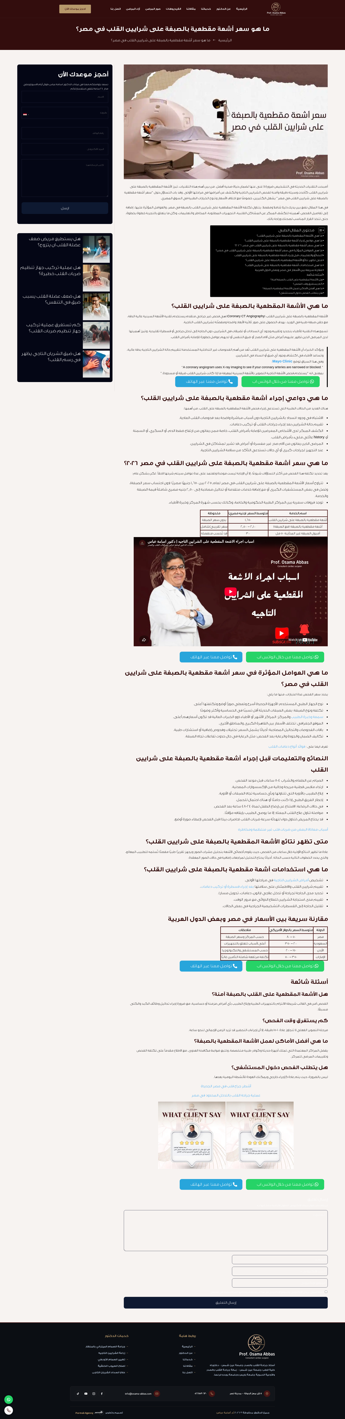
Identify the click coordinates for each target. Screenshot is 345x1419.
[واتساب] (8, 1399)
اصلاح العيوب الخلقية (111, 1366)
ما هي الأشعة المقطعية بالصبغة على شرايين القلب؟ (289, 235)
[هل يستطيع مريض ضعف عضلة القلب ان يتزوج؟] (96, 250)
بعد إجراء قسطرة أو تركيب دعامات (227, 887)
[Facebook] (101, 1393)
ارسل (65, 208)
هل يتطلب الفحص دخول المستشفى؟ (301, 293)
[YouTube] (86, 1393)
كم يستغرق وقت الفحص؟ (308, 284)
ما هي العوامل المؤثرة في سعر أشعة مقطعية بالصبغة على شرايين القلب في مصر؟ (269, 250)
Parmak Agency (84, 1413)
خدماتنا (206, 8)
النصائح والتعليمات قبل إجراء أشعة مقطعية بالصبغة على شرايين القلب (278, 255)
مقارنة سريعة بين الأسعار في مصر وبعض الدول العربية (288, 270)
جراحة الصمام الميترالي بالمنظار (105, 1346)
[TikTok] (78, 1393)
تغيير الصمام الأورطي (111, 1359)
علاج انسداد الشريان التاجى (108, 1372)
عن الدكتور (223, 8)
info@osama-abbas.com (138, 1394)
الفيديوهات (173, 8)
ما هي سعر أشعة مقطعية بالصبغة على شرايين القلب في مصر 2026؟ (278, 245)
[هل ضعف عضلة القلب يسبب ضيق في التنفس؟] (96, 307)
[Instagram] (94, 1393)
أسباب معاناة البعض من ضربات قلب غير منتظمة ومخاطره (283, 829)
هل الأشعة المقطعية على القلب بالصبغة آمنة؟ (296, 279)
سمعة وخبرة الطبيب (307, 717)
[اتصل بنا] (8, 1410)
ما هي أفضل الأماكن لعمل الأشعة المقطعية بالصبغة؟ (293, 288)
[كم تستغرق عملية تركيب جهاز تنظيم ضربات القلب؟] (96, 336)
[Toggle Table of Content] (320, 230)
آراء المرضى (133, 8)
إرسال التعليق (226, 1303)
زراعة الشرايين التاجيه (111, 1353)
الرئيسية (241, 8)
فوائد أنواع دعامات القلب (287, 746)
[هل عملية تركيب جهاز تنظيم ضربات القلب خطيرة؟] (96, 279)
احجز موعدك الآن (75, 8)
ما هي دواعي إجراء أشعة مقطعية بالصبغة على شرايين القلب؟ (283, 240)
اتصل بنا (116, 8)
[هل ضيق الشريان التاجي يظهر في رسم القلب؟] (96, 365)
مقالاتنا (191, 8)
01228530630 (200, 1393)
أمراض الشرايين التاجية (291, 880)
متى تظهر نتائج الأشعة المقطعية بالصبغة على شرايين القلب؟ (283, 260)
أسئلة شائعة (314, 274)
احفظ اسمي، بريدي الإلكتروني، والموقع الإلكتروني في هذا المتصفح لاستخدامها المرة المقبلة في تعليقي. (267, 1292)
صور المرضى (152, 8)
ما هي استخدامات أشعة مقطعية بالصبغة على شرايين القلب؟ (283, 265)
